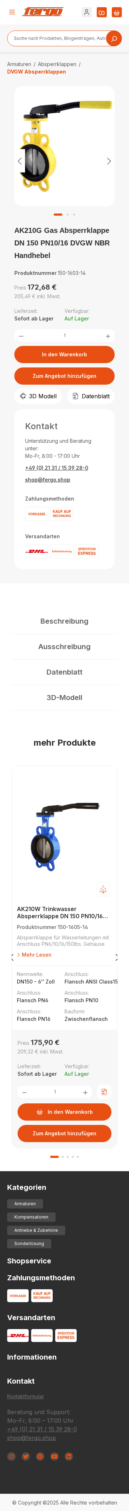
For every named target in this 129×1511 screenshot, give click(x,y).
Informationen (32, 1357)
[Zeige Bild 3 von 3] (74, 214)
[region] (64, 160)
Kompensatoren (31, 1217)
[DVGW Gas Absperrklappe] (64, 146)
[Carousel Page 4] (73, 1157)
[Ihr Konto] (87, 12)
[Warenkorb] (117, 12)
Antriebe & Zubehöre (36, 1230)
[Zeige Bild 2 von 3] (68, 214)
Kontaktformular (25, 1396)
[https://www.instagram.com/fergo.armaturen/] (11, 1456)
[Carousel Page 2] (63, 1157)
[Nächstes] (109, 161)
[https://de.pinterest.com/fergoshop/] (40, 1456)
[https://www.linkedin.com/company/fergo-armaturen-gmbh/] (68, 1456)
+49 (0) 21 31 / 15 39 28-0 (56, 468)
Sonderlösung (29, 1243)
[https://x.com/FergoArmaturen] (26, 1456)
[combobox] (64, 38)
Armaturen (25, 1203)
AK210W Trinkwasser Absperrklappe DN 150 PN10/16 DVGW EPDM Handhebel (60, 913)
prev (11, 958)
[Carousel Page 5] (78, 1157)
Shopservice (29, 1261)
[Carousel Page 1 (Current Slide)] (54, 1157)
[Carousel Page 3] (68, 1157)
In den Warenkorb (64, 354)
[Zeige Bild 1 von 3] (58, 214)
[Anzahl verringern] (21, 335)
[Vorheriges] (19, 161)
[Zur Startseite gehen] (42, 11)
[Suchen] (114, 38)
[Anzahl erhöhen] (108, 335)
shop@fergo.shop (47, 480)
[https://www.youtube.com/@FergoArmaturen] (54, 1456)
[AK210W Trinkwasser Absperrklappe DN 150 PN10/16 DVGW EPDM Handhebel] (64, 837)
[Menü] (12, 12)
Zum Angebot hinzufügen (64, 376)
